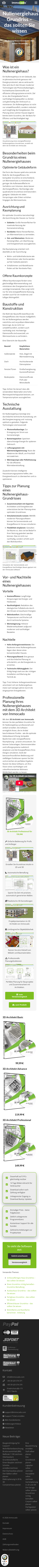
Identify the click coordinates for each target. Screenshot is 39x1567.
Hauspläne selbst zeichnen (29, 1476)
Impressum (7, 1528)
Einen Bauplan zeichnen (12, 1462)
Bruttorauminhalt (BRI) (12, 1451)
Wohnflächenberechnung (13, 1448)
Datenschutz (8, 1534)
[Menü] (36, 2)
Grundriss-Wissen (23, 38)
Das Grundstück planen (30, 1460)
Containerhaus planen (12, 1485)
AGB (4, 1539)
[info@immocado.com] (5, 1377)
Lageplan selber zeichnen (29, 1468)
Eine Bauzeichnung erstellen (31, 1446)
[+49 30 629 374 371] (5, 1380)
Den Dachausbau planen (13, 1471)
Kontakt (6, 1523)
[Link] (19, 2)
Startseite (11, 38)
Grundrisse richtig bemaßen (30, 1496)
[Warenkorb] (3, 2)
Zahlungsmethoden (11, 1544)
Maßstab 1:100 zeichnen (12, 1454)
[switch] (5, 1564)
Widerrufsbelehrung (11, 1550)
